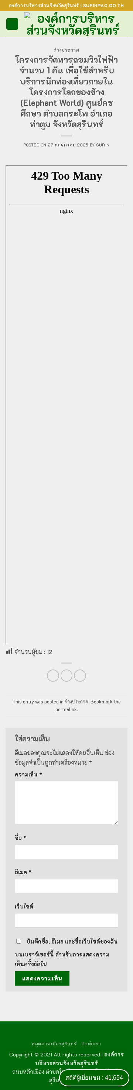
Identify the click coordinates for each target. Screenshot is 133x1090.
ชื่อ (20, 837)
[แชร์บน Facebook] (53, 675)
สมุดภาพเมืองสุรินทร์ (54, 1043)
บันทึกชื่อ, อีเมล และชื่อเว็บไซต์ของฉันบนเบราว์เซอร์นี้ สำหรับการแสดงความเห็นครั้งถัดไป (66, 953)
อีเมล (23, 872)
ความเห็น (28, 774)
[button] (12, 24)
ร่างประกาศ (66, 50)
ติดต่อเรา (91, 1043)
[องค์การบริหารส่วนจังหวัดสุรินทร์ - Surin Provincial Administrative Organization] (73, 24)
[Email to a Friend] (80, 675)
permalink (66, 709)
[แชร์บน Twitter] (67, 675)
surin (103, 145)
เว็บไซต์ (24, 906)
